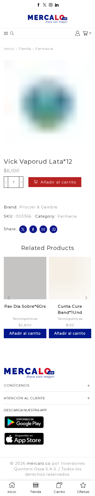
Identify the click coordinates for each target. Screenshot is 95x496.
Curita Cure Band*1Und (70, 309)
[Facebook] (38, 5)
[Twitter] (44, 5)
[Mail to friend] (43, 229)
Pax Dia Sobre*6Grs (25, 306)
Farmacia (44, 49)
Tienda (25, 49)
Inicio (9, 49)
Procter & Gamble (39, 207)
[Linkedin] (57, 5)
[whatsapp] (53, 229)
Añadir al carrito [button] (25, 333)
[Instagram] (50, 5)
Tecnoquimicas (25, 319)
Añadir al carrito (58, 182)
